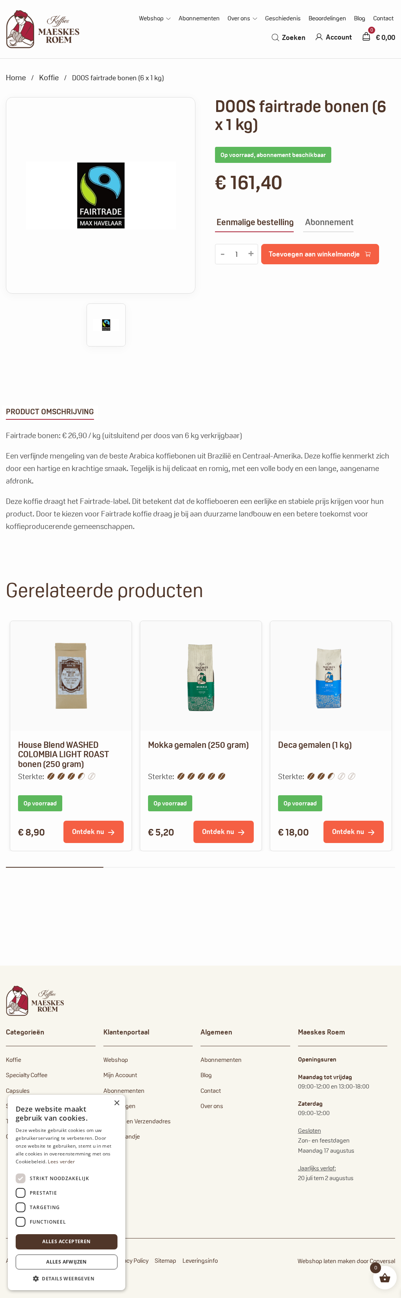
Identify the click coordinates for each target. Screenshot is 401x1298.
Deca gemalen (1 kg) (315, 744)
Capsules (18, 1090)
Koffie (49, 77)
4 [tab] (347, 867)
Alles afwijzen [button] (66, 1261)
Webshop (151, 18)
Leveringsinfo (200, 1260)
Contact (383, 18)
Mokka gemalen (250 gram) (198, 744)
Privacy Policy (131, 1260)
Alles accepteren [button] (66, 1241)
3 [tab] (249, 867)
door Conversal (376, 1261)
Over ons (239, 18)
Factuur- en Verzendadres (137, 1121)
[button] (66, 1278)
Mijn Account (120, 1075)
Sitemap (165, 1260)
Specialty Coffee (26, 1075)
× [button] (116, 1103)
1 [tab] (54, 867)
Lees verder (61, 1161)
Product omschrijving (50, 411)
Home (16, 77)
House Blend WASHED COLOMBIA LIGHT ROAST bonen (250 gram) (63, 754)
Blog (359, 18)
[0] (366, 36)
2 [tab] (152, 867)
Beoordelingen (327, 18)
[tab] (50, 412)
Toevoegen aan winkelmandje (314, 253)
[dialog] (66, 1192)
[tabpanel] (71, 736)
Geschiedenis (283, 18)
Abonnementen (199, 18)
